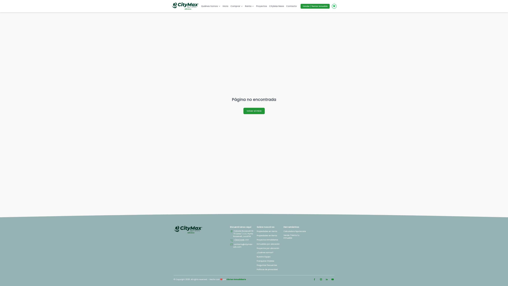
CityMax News (276, 6)
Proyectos (261, 6)
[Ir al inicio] (188, 229)
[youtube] (332, 279)
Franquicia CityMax (265, 261)
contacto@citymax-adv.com (241, 245)
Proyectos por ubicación (268, 248)
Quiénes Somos (209, 6)
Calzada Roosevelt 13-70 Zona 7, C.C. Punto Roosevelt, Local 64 (242, 234)
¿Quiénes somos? (265, 252)
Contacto (291, 6)
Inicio (225, 6)
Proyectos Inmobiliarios (267, 239)
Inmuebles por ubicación (268, 244)
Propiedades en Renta (267, 235)
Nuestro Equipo (264, 256)
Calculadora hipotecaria (295, 231)
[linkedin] (327, 279)
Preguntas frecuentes (267, 265)
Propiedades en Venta (267, 231)
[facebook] (314, 279)
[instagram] (321, 279)
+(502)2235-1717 (239, 240)
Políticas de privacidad (267, 269)
